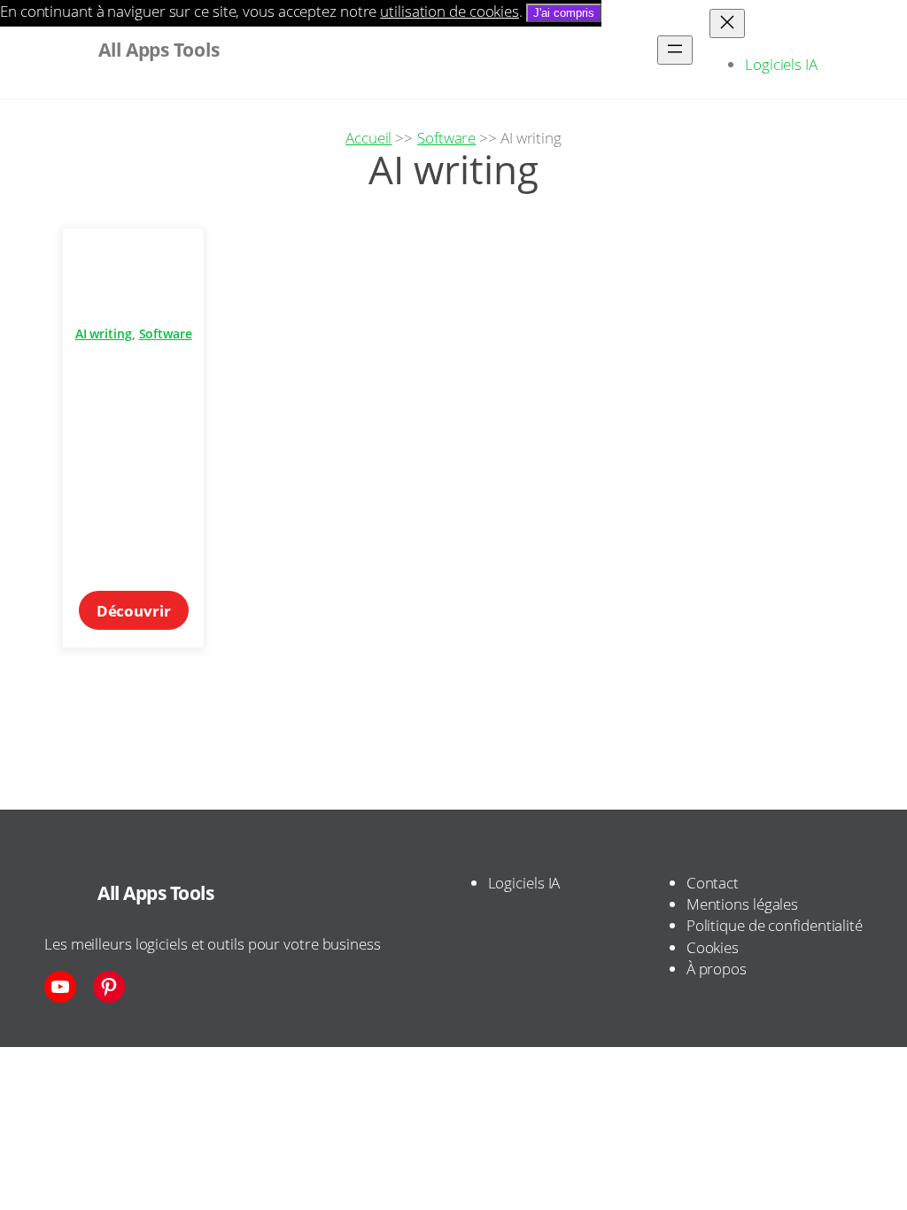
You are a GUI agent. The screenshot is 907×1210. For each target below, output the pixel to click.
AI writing (103, 333)
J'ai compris (563, 12)
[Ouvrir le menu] (675, 50)
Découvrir (143, 614)
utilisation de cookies (449, 10)
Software (446, 137)
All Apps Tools (155, 892)
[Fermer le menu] (727, 23)
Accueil (368, 137)
